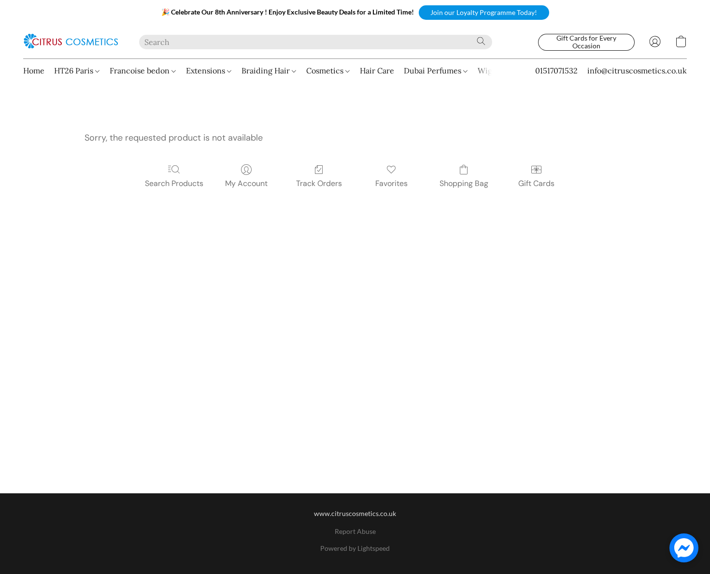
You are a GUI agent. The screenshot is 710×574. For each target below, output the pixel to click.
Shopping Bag (464, 183)
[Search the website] (481, 41)
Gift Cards (536, 183)
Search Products (174, 183)
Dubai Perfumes (433, 70)
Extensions (206, 70)
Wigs (487, 70)
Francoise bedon (140, 70)
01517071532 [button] (556, 70)
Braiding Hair (266, 70)
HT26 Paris (74, 70)
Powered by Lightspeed (355, 548)
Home (33, 70)
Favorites (391, 183)
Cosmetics (325, 70)
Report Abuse (355, 531)
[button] (484, 12)
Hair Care (377, 70)
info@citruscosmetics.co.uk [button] (637, 70)
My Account (246, 183)
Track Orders (319, 183)
